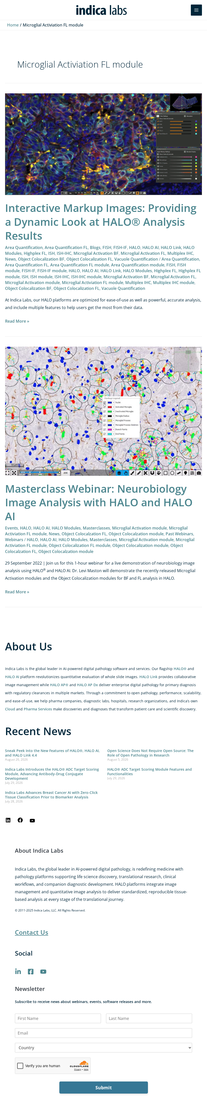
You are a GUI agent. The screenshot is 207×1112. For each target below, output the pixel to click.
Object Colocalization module (140, 545)
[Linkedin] (18, 971)
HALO (134, 247)
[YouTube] (32, 822)
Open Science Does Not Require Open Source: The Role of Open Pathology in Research (150, 753)
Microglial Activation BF (96, 253)
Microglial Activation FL (143, 253)
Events (11, 528)
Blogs (95, 247)
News (10, 259)
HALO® (180, 668)
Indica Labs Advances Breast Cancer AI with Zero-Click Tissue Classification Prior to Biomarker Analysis (51, 794)
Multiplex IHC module (173, 282)
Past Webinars (179, 534)
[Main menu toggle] (196, 10)
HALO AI (12, 676)
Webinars (14, 539)
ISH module (41, 277)
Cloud (10, 709)
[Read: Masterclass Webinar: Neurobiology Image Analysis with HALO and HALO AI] (103, 410)
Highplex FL (35, 253)
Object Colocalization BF (41, 259)
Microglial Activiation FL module (92, 282)
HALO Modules (137, 270)
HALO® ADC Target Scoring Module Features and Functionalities (149, 771)
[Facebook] (20, 821)
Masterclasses (96, 528)
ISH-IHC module (86, 277)
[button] (183, 10)
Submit (103, 1088)
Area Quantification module (137, 265)
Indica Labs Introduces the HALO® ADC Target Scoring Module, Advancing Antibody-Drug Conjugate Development (52, 774)
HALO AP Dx (87, 684)
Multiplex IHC (180, 253)
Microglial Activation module (32, 282)
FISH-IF (120, 247)
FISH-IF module (52, 270)
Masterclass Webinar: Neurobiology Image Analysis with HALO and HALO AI (99, 502)
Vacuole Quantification (136, 259)
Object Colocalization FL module (79, 545)
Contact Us (31, 932)
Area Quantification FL (66, 247)
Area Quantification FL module (79, 265)
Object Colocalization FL (89, 259)
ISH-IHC (64, 253)
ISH (51, 253)
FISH (106, 247)
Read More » (17, 320)
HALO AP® (59, 684)
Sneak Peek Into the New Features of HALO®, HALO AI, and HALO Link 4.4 (52, 753)
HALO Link (148, 676)
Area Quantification (24, 247)
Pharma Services (38, 709)
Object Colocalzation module (136, 534)
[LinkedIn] (8, 821)
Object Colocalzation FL (84, 534)
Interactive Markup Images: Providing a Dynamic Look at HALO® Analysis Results (100, 221)
